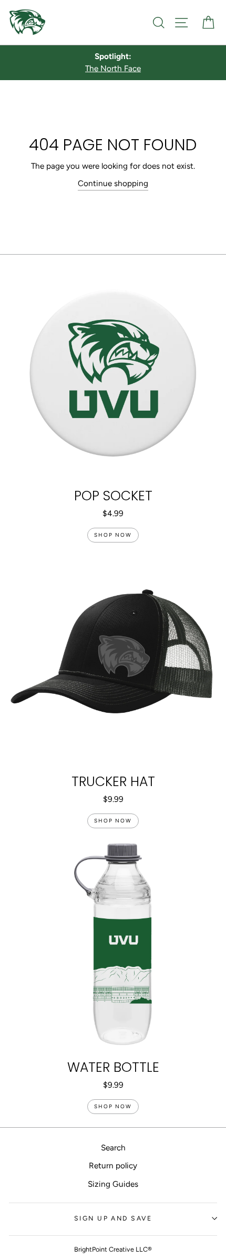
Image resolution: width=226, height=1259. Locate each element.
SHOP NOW (113, 534)
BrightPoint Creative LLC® (113, 1249)
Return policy (113, 1165)
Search (113, 1147)
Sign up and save (113, 1218)
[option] (113, 63)
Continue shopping (113, 183)
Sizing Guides (113, 1184)
